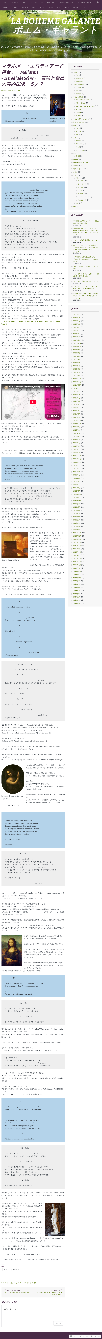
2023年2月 (77, 449)
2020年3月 (77, 562)
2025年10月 (77, 347)
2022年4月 (77, 481)
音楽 (83, 7)
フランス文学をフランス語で (66, 2)
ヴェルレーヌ (82, 200)
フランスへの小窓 (78, 85)
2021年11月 (77, 497)
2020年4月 (77, 558)
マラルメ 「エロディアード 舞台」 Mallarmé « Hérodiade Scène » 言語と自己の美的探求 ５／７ (34, 75)
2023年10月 (77, 424)
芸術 (74, 125)
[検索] (98, 2)
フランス (5, 1283)
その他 (78, 75)
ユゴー (80, 190)
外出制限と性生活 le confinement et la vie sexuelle (49, 1292)
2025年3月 (77, 369)
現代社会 (66, 7)
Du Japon (14, 2)
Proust (78, 116)
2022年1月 (76, 491)
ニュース (78, 87)
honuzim (17, 90)
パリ (77, 90)
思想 (33, 7)
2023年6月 (77, 436)
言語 (74, 153)
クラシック (79, 144)
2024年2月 (77, 411)
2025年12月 (77, 340)
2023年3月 (77, 446)
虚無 (35, 1283)
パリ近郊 (78, 94)
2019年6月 (76, 590)
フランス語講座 (78, 97)
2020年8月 (77, 546)
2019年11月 (77, 574)
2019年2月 (76, 603)
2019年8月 (76, 584)
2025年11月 (77, 343)
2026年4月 (77, 327)
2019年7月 (76, 587)
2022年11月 (77, 459)
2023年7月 (76, 433)
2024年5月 (77, 401)
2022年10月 (77, 462)
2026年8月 (77, 314)
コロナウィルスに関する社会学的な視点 (17, 1291)
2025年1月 (76, 375)
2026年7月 (76, 318)
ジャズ (78, 147)
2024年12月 (77, 379)
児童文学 (15, 7)
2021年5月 (76, 517)
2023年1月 (76, 452)
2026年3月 (77, 330)
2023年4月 (77, 443)
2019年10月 (77, 578)
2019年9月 (76, 581)
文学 (17, 1283)
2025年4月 (77, 366)
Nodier (78, 112)
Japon (75, 159)
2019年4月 (76, 597)
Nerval (78, 109)
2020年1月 (76, 568)
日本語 (78, 156)
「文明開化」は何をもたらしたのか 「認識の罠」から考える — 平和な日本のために (86, 259)
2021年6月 (76, 513)
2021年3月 (76, 523)
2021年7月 (76, 510)
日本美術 (50, 7)
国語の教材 (25, 7)
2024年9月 (77, 388)
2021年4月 (76, 520)
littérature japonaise (80, 162)
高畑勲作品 (79, 78)
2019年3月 (76, 600)
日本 (77, 134)
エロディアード (26, 1283)
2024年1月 (76, 414)
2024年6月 (77, 398)
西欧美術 (75, 7)
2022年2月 (77, 488)
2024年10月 (77, 385)
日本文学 (41, 7)
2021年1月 (76, 529)
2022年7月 (76, 472)
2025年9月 (77, 350)
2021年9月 (76, 504)
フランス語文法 (80, 103)
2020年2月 (77, 565)
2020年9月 (77, 542)
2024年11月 (77, 382)
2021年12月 (77, 494)
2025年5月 (76, 363)
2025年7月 (76, 356)
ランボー (80, 193)
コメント (58, 1323)
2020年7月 (77, 549)
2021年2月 (76, 526)
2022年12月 (77, 456)
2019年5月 (76, 594)
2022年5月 (77, 478)
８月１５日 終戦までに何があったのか (86, 281)
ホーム (5, 2)
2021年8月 (76, 507)
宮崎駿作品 (79, 81)
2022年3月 (77, 484)
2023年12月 (77, 417)
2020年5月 (77, 555)
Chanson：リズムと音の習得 (85, 106)
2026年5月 (77, 324)
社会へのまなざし (78, 122)
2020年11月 (77, 536)
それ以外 (78, 140)
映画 (74, 206)
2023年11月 (77, 420)
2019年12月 (77, 571)
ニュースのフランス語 (83, 100)
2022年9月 (77, 465)
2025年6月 (77, 359)
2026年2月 (77, 334)
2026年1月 (76, 337)
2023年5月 (77, 440)
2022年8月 (77, 468)
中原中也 (5, 7)
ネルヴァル (33, 2)
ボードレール (82, 184)
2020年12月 (77, 533)
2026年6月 (77, 321)
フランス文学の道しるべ (47, 2)
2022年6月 (77, 475)
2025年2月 (77, 372)
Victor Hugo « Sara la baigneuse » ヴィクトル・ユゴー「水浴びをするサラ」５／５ (86, 296)
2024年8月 (77, 391)
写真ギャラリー (78, 169)
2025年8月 (77, 353)
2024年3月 (77, 407)
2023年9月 (77, 427)
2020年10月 (77, 539)
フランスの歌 (80, 150)
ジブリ (24, 2)
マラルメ (12, 1283)
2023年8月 (77, 430)
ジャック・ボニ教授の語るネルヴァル (85, 240)
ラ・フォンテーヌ (83, 197)
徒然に (75, 172)
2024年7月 (76, 395)
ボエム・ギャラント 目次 (85, 2)
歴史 (58, 7)
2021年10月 (77, 501)
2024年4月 (77, 404)
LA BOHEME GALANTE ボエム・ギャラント (51, 30)
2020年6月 (77, 552)
